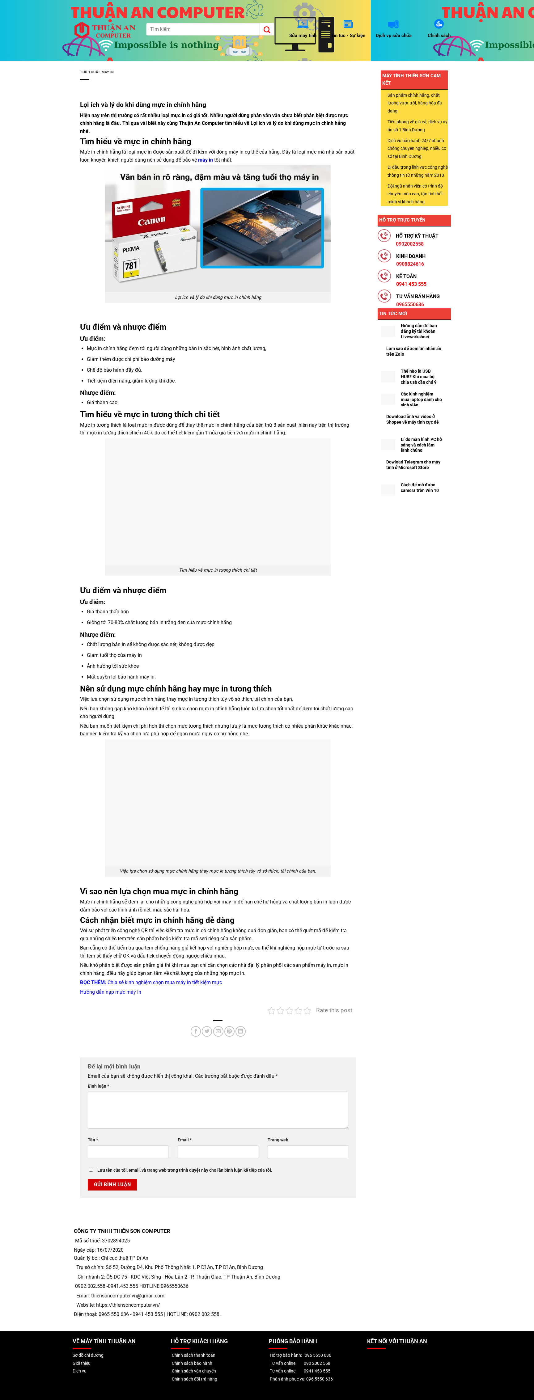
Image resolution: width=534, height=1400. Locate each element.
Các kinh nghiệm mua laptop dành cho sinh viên (421, 399)
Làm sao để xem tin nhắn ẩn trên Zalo (413, 351)
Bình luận (98, 1086)
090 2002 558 (317, 1363)
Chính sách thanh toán (193, 1355)
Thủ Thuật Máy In (97, 72)
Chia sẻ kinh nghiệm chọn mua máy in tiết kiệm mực (165, 982)
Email (185, 1140)
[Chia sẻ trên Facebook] (196, 1031)
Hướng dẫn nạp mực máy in (110, 992)
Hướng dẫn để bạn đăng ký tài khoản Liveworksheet (419, 331)
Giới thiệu (82, 1363)
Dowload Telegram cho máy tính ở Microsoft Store (413, 464)
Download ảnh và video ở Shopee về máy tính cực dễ (412, 419)
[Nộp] (267, 29)
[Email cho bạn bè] (218, 1031)
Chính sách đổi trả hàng (194, 1379)
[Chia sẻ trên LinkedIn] (240, 1031)
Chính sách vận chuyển (193, 1371)
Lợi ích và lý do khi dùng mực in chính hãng (298, 123)
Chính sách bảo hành (191, 1363)
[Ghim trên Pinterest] (229, 1031)
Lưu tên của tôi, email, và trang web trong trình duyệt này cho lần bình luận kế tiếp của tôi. (184, 1170)
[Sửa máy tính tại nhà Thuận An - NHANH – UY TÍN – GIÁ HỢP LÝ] (106, 30)
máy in (205, 160)
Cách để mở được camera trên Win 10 (420, 487)
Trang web (278, 1140)
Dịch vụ (80, 1371)
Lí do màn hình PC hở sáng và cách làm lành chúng (421, 445)
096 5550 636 (318, 1355)
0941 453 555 (317, 1371)
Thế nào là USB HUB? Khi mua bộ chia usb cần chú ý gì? (418, 379)
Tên (93, 1140)
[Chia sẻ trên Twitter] (207, 1031)
